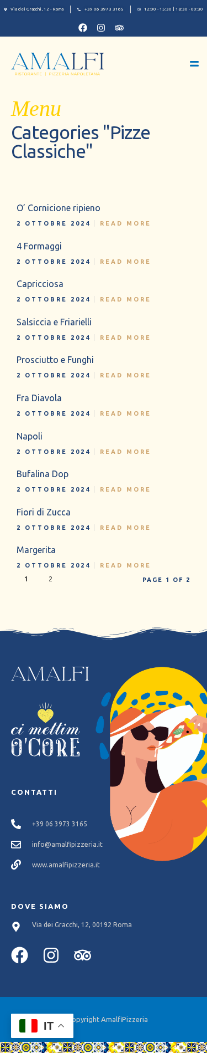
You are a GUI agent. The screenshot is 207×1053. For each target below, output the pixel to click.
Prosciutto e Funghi (55, 360)
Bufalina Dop (42, 474)
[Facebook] (83, 28)
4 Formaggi (39, 246)
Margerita (36, 550)
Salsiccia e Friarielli (54, 322)
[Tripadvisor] (119, 28)
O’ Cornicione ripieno (58, 208)
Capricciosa (40, 284)
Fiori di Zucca (44, 512)
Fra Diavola (39, 398)
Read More (125, 223)
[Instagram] (101, 28)
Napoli (30, 436)
